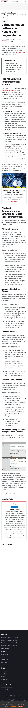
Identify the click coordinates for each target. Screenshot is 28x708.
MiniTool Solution (20, 52)
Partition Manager (11, 13)
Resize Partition (4, 654)
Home (3, 13)
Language (6, 689)
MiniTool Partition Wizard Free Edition (9, 637)
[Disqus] (14, 563)
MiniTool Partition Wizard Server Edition (10, 643)
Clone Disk (3, 665)
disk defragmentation (7, 90)
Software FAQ (4, 671)
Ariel (4, 40)
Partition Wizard (14, 1)
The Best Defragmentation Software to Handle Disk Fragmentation (14, 69)
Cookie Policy (13, 706)
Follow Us (15, 506)
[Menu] (25, 1)
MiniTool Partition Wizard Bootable (9, 645)
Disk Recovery (4, 662)
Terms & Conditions (12, 696)
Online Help (3, 673)
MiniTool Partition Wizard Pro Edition (9, 640)
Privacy (19, 696)
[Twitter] (11, 40)
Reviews (3, 676)
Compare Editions (5, 648)
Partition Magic (4, 659)
